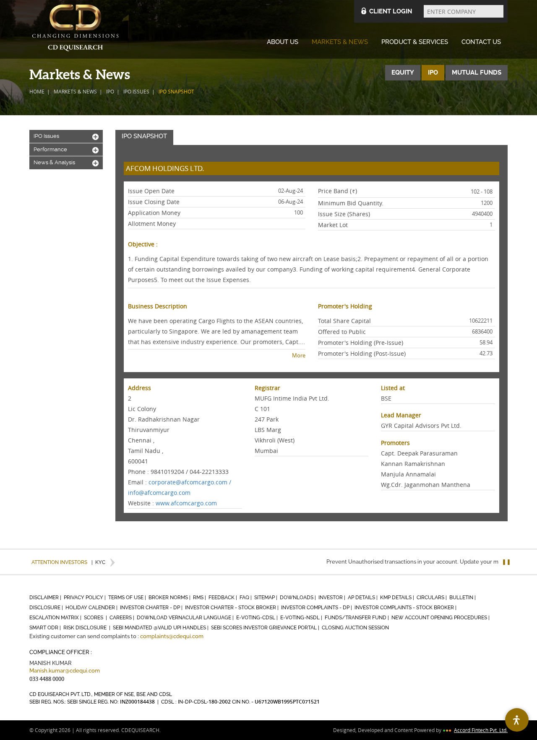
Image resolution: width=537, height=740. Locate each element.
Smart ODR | (45, 628)
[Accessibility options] (517, 720)
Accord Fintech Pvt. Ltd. (481, 730)
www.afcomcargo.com (186, 503)
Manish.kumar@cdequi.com (64, 671)
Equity (402, 72)
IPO (110, 91)
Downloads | (298, 597)
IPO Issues (136, 91)
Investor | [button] (332, 597)
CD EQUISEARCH (75, 29)
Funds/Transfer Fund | (357, 618)
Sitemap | (266, 597)
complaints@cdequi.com (171, 636)
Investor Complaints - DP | (317, 608)
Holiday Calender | (92, 608)
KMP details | (397, 597)
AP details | (363, 597)
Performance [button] (66, 149)
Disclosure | (46, 608)
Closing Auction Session (355, 628)
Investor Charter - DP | (152, 608)
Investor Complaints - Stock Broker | (406, 608)
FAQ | (246, 597)
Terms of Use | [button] (127, 597)
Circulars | (432, 597)
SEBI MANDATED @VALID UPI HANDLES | (161, 628)
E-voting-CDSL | (257, 618)
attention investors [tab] (59, 562)
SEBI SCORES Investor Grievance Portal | (266, 628)
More (298, 355)
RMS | (200, 597)
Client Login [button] (390, 11)
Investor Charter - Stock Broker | (232, 608)
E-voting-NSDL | (301, 618)
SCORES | (96, 618)
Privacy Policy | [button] (85, 597)
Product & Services (414, 42)
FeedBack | (223, 597)
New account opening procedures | (441, 618)
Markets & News (340, 42)
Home (36, 91)
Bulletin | (463, 597)
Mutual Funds (476, 72)
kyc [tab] (98, 562)
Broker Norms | (170, 597)
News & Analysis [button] (66, 162)
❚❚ (506, 562)
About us (282, 42)
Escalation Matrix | (56, 618)
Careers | (122, 618)
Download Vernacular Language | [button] (186, 618)
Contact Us (481, 42)
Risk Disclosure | (87, 628)
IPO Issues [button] (66, 136)
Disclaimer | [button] (46, 597)
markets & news (75, 91)
